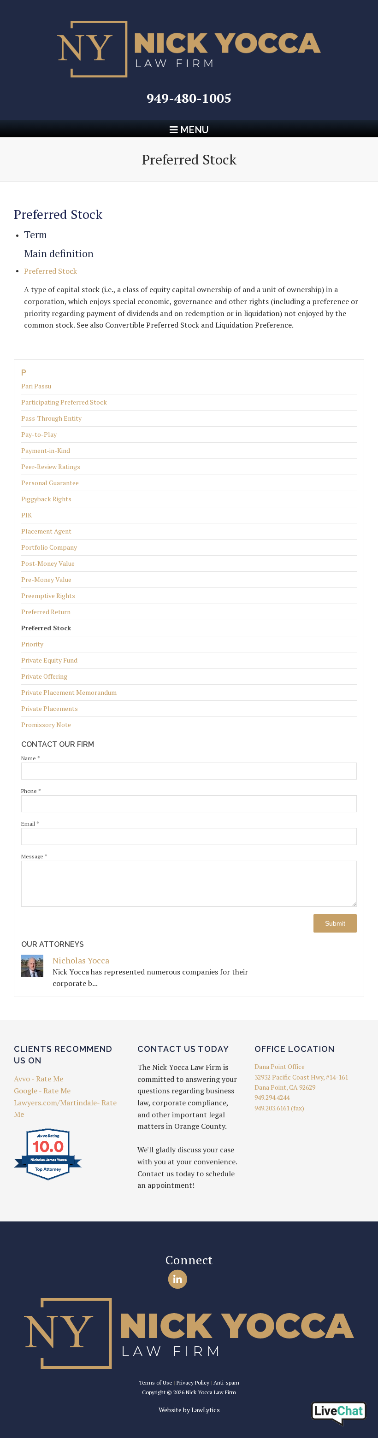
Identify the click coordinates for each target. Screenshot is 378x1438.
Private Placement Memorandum (69, 692)
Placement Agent (46, 531)
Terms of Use (155, 1382)
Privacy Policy (193, 1382)
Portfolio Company (49, 547)
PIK (26, 515)
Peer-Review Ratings (50, 466)
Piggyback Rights (46, 498)
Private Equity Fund (49, 660)
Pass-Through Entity (51, 418)
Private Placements (49, 708)
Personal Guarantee (50, 482)
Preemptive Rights (48, 595)
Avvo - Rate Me (38, 1079)
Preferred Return (46, 611)
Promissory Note (46, 724)
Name (30, 758)
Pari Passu (36, 386)
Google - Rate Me (42, 1091)
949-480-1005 (189, 97)
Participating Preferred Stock (64, 402)
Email (30, 823)
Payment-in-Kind (45, 450)
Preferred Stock (46, 627)
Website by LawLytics (189, 1409)
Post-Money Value (48, 563)
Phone (31, 790)
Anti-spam (226, 1382)
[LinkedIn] (177, 1279)
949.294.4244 (271, 1097)
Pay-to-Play (39, 434)
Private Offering (44, 676)
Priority (32, 644)
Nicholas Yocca (81, 960)
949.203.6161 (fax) (279, 1107)
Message (34, 856)
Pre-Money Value (46, 579)
